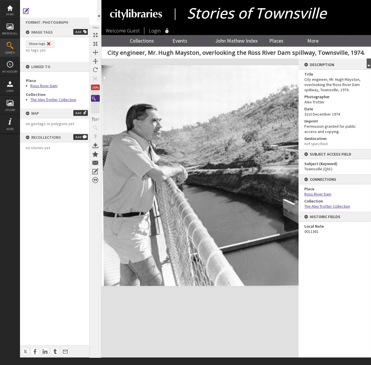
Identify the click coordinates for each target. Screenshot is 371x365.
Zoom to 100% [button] (95, 78)
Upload (10, 110)
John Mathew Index (236, 40)
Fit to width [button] (95, 52)
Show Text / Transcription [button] (95, 119)
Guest (133, 30)
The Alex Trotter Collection (53, 99)
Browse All (10, 33)
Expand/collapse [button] (369, 63)
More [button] (10, 129)
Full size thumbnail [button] (95, 35)
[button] (95, 98)
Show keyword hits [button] (95, 128)
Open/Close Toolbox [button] (99, 10)
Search (10, 52)
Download (95, 145)
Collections (142, 40)
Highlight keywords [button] (95, 136)
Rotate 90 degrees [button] (95, 69)
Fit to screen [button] (95, 43)
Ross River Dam (43, 85)
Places (276, 40)
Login (10, 91)
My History (10, 72)
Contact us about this (95, 162)
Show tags (37, 43)
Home (10, 14)
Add (78, 32)
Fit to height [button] (95, 61)
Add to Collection (95, 154)
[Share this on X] (25, 348)
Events (179, 40)
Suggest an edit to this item (26, 11)
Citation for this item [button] (95, 180)
